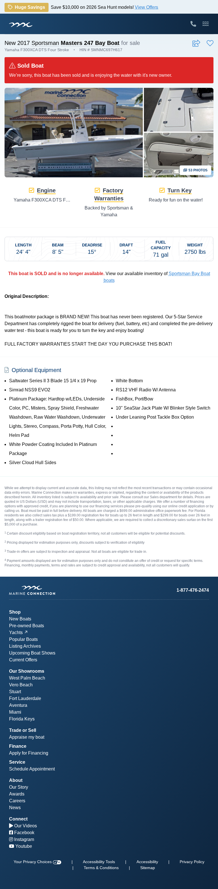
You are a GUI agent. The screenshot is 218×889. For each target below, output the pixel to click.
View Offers (146, 7)
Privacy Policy (192, 861)
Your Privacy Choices (33, 861)
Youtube (23, 846)
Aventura (18, 705)
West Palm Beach (27, 678)
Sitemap (147, 867)
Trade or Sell (22, 730)
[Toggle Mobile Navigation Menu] (205, 24)
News (15, 807)
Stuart (15, 691)
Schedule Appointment (32, 769)
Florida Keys (22, 718)
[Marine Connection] (20, 24)
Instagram (23, 839)
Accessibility (147, 861)
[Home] (59, 590)
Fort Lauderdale (25, 698)
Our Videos (25, 825)
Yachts (16, 632)
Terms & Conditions (101, 867)
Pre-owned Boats (26, 625)
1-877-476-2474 (193, 590)
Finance (17, 746)
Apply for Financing (28, 753)
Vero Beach (21, 684)
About (15, 780)
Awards (16, 794)
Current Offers (23, 659)
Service (17, 762)
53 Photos (197, 170)
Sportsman (45, 43)
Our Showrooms (26, 671)
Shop (15, 612)
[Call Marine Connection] (193, 24)
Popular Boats (23, 639)
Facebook (23, 832)
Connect (18, 819)
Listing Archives (25, 646)
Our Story (18, 787)
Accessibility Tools (99, 861)
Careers (17, 800)
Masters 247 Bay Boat (90, 43)
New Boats (20, 618)
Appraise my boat (26, 737)
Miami (15, 712)
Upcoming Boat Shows (32, 653)
